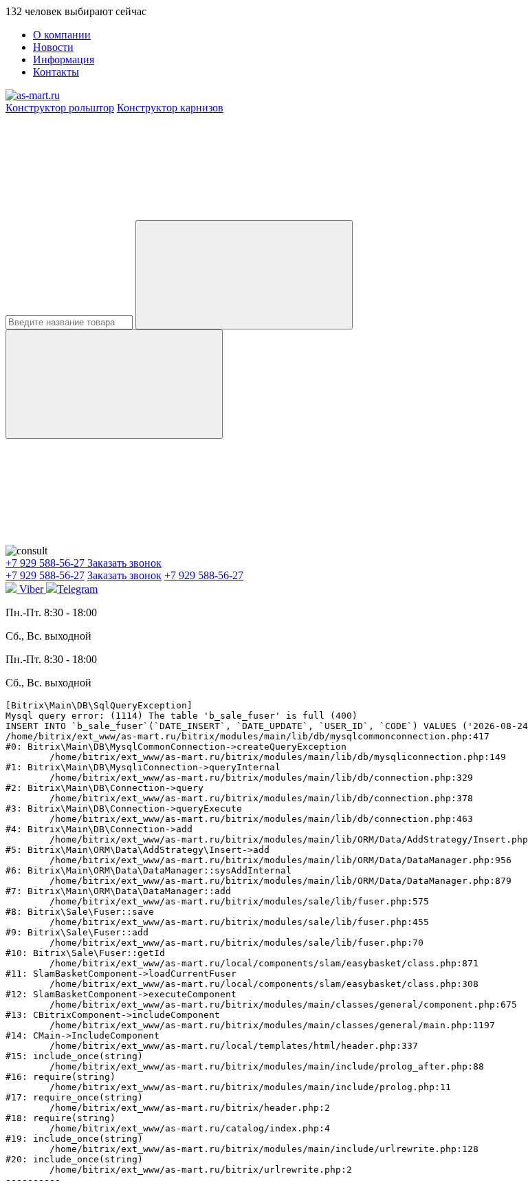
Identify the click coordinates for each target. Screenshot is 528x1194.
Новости (53, 47)
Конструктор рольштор (60, 107)
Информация (63, 59)
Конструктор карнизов (170, 107)
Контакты (56, 72)
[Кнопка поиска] (114, 384)
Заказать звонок (124, 563)
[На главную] (33, 95)
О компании (62, 35)
